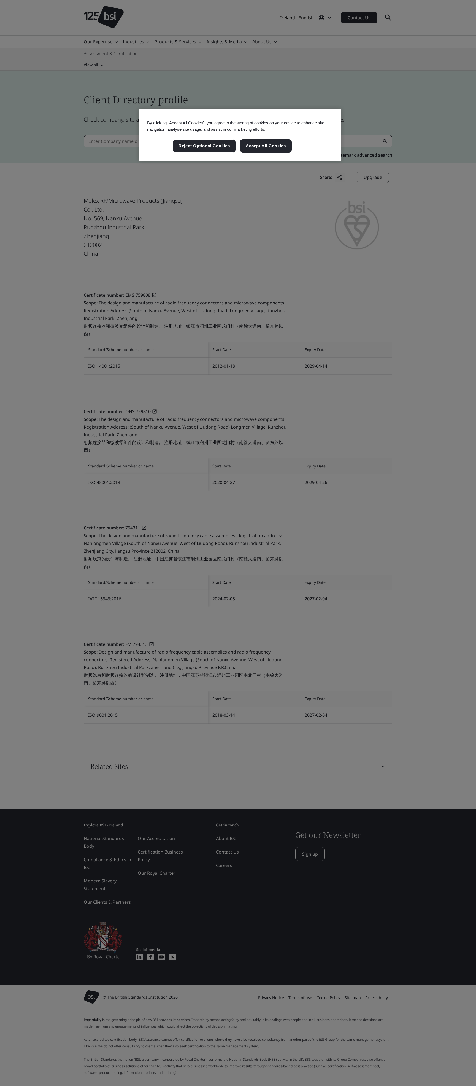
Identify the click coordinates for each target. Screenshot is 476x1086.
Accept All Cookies (266, 145)
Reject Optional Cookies (204, 145)
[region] (240, 135)
